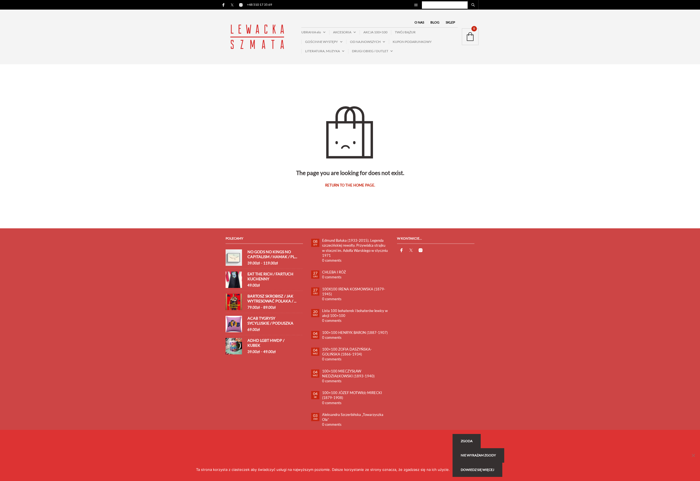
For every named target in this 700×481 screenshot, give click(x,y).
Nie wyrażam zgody (478, 455)
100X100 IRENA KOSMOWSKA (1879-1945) (353, 291)
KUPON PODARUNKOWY (412, 42)
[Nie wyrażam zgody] (693, 455)
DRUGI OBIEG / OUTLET (370, 51)
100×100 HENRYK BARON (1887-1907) (355, 332)
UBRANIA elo (311, 32)
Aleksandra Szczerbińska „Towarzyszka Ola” (352, 417)
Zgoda (466, 441)
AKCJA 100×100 (375, 32)
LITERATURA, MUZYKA (322, 51)
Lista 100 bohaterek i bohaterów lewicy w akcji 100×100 (355, 313)
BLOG (434, 22)
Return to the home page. (350, 185)
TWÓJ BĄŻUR (405, 32)
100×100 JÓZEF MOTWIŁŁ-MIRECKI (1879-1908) (352, 395)
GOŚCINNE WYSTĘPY (321, 42)
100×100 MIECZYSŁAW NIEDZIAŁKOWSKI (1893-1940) (348, 373)
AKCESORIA (342, 32)
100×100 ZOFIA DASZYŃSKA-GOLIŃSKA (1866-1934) (347, 351)
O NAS (419, 22)
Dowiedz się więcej (477, 470)
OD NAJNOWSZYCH (365, 42)
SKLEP (450, 22)
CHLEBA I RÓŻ (334, 272)
